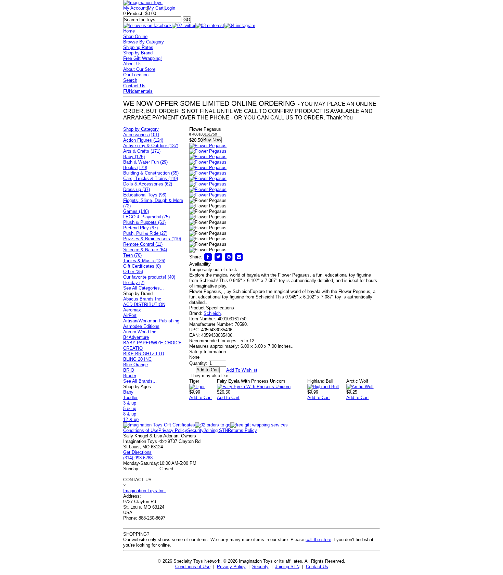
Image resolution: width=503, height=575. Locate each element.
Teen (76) (132, 255)
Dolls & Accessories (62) (147, 184)
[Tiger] (197, 386)
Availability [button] (200, 264)
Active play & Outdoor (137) (150, 145)
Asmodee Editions (141, 326)
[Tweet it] (218, 256)
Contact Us (134, 85)
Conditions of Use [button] (192, 566)
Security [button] (260, 566)
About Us (132, 63)
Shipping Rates (138, 47)
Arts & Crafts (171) (141, 151)
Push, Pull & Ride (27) (145, 233)
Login (170, 8)
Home (129, 31)
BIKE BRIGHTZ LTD (143, 353)
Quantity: (198, 363)
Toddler (130, 397)
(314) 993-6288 (138, 457)
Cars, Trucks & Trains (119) (150, 178)
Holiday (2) (133, 282)
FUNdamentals (138, 91)
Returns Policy (242, 430)
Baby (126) (134, 156)
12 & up (131, 419)
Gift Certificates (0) (142, 266)
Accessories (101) (141, 134)
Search (130, 80)
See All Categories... (143, 288)
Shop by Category (141, 129)
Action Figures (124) (143, 140)
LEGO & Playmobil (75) (146, 216)
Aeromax (132, 309)
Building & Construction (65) (151, 173)
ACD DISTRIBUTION (144, 304)
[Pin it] (228, 256)
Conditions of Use (140, 430)
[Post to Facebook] (208, 256)
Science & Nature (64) (145, 249)
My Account (135, 8)
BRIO (128, 370)
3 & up (129, 403)
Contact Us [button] (317, 566)
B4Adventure (136, 337)
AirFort (130, 315)
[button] (208, 146)
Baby (128, 392)
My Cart (156, 8)
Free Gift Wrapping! (142, 58)
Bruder (129, 375)
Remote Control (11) (143, 244)
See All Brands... (140, 381)
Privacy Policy (172, 430)
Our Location (136, 74)
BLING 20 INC (137, 359)
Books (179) (135, 167)
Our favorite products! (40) (149, 277)
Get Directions (137, 452)
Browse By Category (143, 41)
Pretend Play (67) (140, 227)
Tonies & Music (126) (144, 260)
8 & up (129, 414)
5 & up (129, 408)
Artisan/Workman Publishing (151, 320)
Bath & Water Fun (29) (145, 162)
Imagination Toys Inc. (144, 490)
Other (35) (133, 271)
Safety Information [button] (207, 351)
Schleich (212, 313)
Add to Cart (200, 397)
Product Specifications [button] (211, 307)
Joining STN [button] (287, 566)
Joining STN (216, 430)
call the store (318, 539)
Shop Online (135, 36)
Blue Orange (135, 364)
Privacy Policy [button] (231, 566)
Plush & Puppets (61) (144, 222)
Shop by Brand (138, 52)
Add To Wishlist (241, 370)
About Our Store (139, 69)
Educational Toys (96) (144, 194)
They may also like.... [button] (211, 375)
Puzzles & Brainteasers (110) (152, 238)
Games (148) (136, 211)
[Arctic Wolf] (360, 386)
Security (195, 430)
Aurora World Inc (139, 331)
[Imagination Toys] (143, 2)
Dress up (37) (136, 189)
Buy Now (212, 139)
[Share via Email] (238, 256)
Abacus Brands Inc (142, 299)
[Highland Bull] (323, 386)
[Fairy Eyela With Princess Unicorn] (254, 386)
